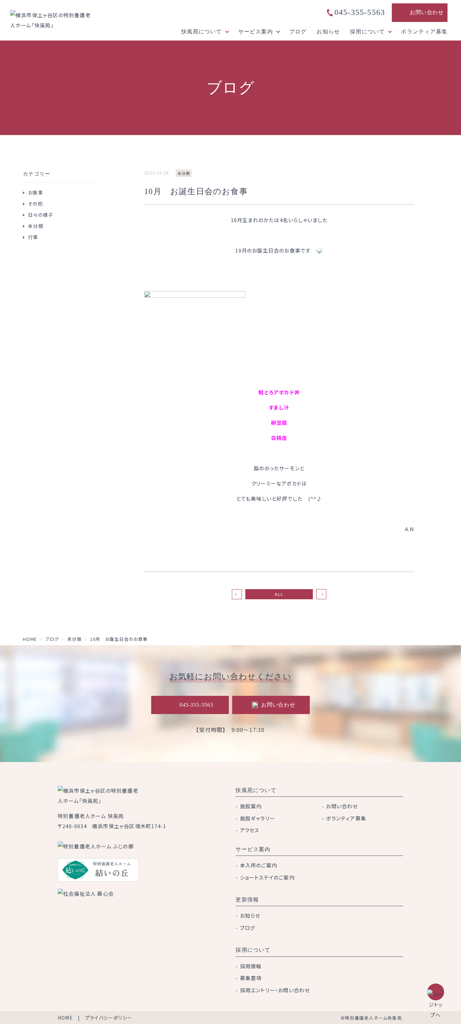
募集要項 (251, 977)
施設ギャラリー (257, 818)
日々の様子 (40, 214)
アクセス (250, 830)
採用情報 (251, 966)
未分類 (36, 225)
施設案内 (251, 806)
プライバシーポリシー (108, 1017)
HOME (65, 1017)
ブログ (298, 31)
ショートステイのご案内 (267, 877)
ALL (279, 594)
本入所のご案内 (258, 865)
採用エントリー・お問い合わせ (275, 990)
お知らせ (328, 31)
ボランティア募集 (424, 31)
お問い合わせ (427, 12)
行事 (33, 237)
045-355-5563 (359, 12)
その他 (35, 203)
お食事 (35, 192)
